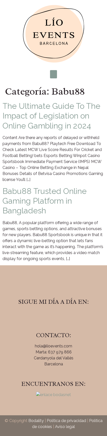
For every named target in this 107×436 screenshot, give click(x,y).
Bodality (36, 420)
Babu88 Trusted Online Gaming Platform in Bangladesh (44, 200)
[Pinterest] (67, 316)
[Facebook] (40, 316)
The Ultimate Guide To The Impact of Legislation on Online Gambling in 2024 (51, 115)
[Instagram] (53, 316)
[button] (53, 74)
